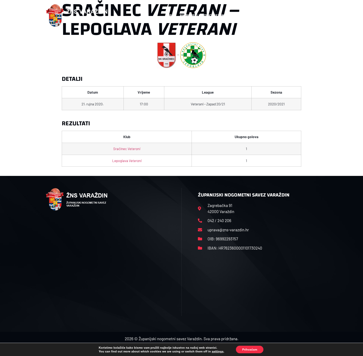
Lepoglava (127, 160)
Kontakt (269, 15)
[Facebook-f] (289, 15)
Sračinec (126, 149)
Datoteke (242, 15)
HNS (168, 15)
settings (218, 351)
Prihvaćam (249, 349)
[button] (309, 15)
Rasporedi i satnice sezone (203, 15)
